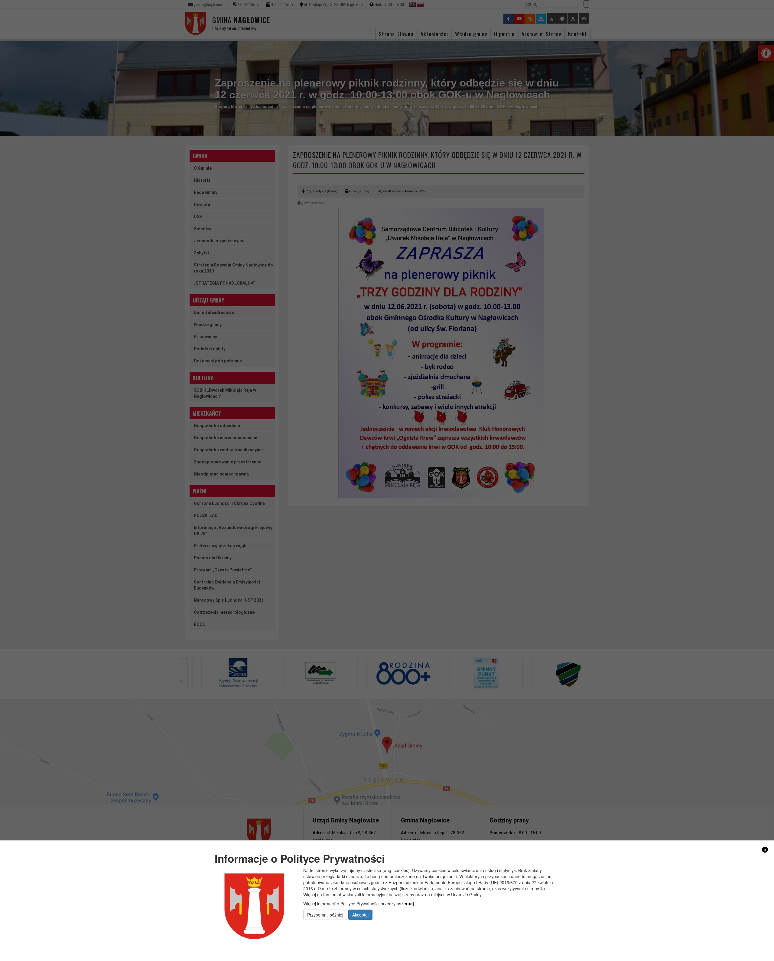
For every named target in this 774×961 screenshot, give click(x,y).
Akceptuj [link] (360, 915)
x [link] (765, 849)
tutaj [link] (409, 904)
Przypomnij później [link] (325, 915)
